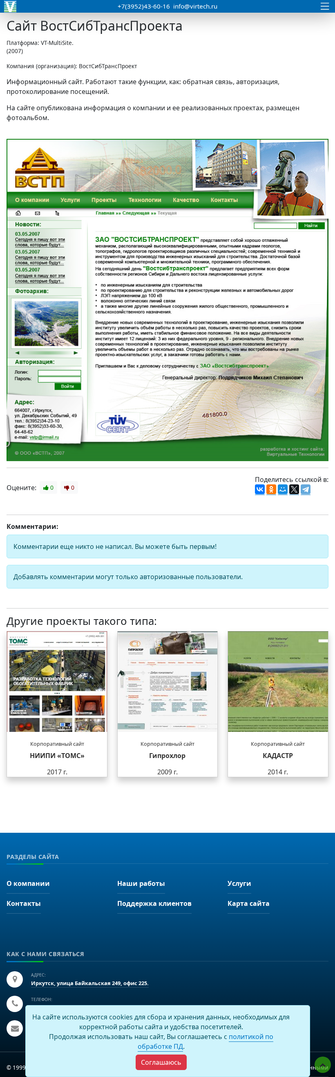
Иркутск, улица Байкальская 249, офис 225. (90, 983)
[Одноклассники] (271, 489)
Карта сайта (249, 903)
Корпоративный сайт (57, 743)
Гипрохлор (167, 755)
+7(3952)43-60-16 (144, 6)
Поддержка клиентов (154, 903)
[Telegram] (305, 489)
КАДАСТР (278, 755)
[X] (294, 489)
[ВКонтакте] (260, 489)
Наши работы (141, 883)
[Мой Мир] (283, 489)
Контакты (24, 903)
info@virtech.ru (195, 6)
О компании (28, 883)
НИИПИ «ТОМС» (57, 755)
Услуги (239, 883)
